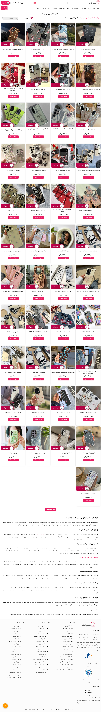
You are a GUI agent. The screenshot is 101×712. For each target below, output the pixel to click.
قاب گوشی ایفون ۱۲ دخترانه (40, 664)
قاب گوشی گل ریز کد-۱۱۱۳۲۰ (38, 412)
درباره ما (44, 8)
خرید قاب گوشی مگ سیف (66, 659)
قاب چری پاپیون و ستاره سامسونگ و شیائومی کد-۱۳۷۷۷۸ (13, 90)
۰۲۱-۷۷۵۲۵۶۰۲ (88, 690)
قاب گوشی (92, 18)
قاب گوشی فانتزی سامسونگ (15, 631)
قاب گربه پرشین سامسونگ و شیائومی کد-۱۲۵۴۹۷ (88, 291)
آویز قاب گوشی (43, 657)
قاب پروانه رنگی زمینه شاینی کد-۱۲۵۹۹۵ (13, 251)
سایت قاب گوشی (68, 644)
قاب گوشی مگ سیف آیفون (66, 662)
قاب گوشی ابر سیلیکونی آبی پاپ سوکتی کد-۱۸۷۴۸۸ (63, 49)
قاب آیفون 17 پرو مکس (67, 636)
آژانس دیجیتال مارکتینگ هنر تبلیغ (31, 709)
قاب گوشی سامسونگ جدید (66, 649)
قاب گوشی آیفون (68, 626)
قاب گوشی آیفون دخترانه (16, 654)
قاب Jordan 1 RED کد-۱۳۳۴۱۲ (63, 170)
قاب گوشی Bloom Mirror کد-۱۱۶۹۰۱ (13, 372)
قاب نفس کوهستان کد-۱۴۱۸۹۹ (63, 89)
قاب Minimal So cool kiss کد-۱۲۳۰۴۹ (38, 332)
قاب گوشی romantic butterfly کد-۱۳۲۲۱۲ (88, 211)
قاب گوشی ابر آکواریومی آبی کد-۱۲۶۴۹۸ (38, 251)
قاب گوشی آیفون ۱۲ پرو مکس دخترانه (64, 670)
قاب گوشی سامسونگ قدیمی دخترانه (13, 677)
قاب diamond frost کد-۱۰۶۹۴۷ (88, 493)
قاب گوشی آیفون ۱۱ (17, 644)
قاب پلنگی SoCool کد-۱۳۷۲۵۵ (88, 130)
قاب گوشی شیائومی (85, 18)
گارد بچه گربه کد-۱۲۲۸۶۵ (12, 332)
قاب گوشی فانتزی (17, 626)
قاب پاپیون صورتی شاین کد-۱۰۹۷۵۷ (13, 412)
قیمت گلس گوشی (42, 667)
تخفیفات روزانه (5, 8)
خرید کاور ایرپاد (18, 639)
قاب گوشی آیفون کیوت (16, 659)
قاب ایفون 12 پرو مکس (41, 639)
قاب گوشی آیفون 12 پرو (41, 646)
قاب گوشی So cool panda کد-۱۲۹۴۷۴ (88, 251)
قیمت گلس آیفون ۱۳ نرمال (40, 662)
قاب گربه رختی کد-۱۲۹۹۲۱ (12, 211)
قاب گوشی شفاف (42, 654)
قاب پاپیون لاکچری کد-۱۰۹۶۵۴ (88, 453)
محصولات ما (76, 8)
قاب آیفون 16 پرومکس (67, 646)
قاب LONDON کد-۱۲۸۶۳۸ (63, 251)
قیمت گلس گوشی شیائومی (40, 670)
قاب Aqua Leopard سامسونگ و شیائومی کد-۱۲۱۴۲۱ (63, 372)
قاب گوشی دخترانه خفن (67, 631)
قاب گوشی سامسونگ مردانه (15, 670)
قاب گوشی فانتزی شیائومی (15, 634)
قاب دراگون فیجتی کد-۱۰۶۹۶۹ (12, 453)
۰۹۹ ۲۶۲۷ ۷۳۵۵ (88, 693)
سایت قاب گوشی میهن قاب (59, 709)
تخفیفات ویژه (62, 8)
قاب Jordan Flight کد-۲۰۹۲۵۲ (88, 49)
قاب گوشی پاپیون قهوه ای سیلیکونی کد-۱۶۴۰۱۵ (12, 49)
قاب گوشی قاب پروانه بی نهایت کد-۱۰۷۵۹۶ (37, 453)
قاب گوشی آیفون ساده (16, 662)
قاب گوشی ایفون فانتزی (16, 664)
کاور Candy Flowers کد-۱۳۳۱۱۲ (13, 170)
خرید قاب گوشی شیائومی (66, 652)
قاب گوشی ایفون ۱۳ (67, 654)
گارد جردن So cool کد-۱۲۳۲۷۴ (63, 332)
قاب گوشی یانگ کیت (42, 628)
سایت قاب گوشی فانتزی (41, 652)
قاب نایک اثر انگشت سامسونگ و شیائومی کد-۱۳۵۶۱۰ (12, 130)
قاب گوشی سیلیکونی (17, 636)
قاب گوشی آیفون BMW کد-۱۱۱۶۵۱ (63, 412)
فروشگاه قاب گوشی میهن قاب (93, 634)
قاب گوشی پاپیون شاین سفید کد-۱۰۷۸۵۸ (63, 453)
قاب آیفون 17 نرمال (67, 641)
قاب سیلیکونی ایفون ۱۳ (67, 664)
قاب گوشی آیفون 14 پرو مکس (40, 636)
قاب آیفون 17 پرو (68, 639)
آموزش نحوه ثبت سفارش (52, 8)
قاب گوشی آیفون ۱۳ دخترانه (66, 657)
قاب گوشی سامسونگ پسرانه (40, 672)
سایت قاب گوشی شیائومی (15, 652)
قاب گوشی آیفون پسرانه (16, 657)
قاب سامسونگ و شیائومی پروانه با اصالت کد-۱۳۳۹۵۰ (88, 170)
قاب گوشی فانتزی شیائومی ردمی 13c (88, 558)
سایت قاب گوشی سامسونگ (15, 649)
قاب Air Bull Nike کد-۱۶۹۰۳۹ (37, 49)
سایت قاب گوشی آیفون (16, 646)
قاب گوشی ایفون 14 (42, 644)
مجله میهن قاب (70, 8)
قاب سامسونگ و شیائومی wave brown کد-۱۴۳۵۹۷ (88, 89)
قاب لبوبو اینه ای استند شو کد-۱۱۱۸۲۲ (88, 412)
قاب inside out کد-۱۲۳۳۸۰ (88, 332)
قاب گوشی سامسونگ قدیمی (15, 672)
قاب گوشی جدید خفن (67, 628)
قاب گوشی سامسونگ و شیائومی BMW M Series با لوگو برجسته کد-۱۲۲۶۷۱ (88, 372)
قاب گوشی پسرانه (68, 634)
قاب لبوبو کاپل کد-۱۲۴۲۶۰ (37, 291)
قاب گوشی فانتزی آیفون (16, 628)
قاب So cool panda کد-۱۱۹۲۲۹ (38, 372)
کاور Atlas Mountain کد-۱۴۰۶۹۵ (38, 89)
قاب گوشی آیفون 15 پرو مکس (40, 634)
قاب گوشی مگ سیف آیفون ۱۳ (65, 667)
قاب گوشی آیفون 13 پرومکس (15, 641)
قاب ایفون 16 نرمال (42, 626)
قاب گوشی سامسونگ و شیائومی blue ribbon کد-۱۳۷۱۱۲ (63, 130)
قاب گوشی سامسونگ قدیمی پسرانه (13, 675)
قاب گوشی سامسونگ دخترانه (15, 667)
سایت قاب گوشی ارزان (41, 649)
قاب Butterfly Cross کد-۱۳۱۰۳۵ (38, 211)
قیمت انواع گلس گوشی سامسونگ (39, 659)
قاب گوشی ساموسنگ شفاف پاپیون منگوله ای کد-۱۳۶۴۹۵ (38, 130)
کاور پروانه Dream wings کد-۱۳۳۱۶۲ (38, 170)
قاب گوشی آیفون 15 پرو (41, 641)
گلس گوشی (80, 637)
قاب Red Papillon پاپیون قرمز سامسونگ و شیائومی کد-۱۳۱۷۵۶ (63, 211)
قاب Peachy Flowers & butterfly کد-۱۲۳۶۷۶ (13, 291)
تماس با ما (38, 8)
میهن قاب (98, 18)
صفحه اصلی (83, 8)
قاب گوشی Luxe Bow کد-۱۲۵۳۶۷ (63, 291)
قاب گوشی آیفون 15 (42, 631)
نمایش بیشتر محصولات (50, 509)
